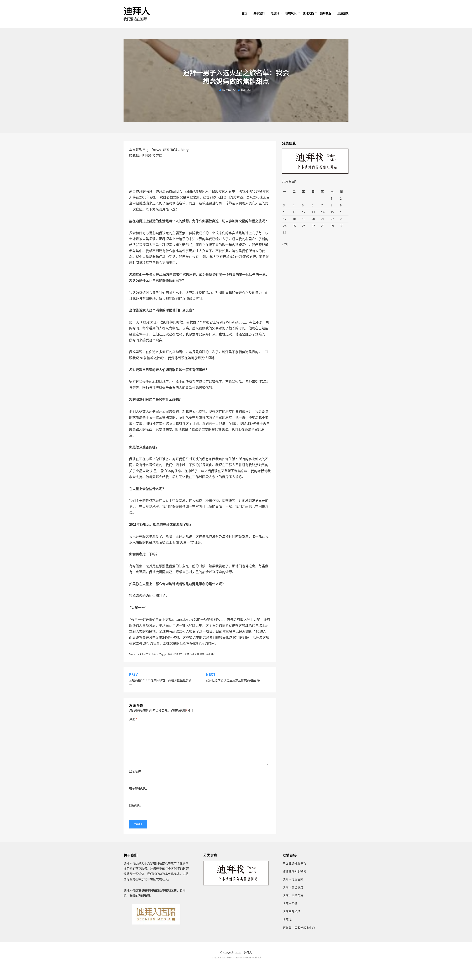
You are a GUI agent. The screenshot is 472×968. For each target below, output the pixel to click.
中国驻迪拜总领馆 (294, 863)
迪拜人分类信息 (293, 887)
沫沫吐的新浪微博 (294, 871)
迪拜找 (287, 920)
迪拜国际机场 (291, 912)
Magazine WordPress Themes (226, 957)
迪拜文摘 (308, 13)
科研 (208, 654)
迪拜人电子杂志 (293, 896)
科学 (202, 654)
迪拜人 (137, 11)
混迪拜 (275, 13)
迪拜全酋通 (290, 904)
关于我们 (259, 13)
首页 (244, 13)
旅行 (181, 654)
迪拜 (213, 654)
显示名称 (135, 771)
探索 (170, 654)
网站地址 (135, 805)
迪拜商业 (325, 13)
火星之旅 (194, 654)
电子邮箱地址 (138, 788)
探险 (175, 654)
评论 (133, 719)
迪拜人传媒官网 (293, 879)
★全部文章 (144, 654)
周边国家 (342, 13)
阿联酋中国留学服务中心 (299, 928)
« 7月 (285, 244)
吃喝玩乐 (290, 13)
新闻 (154, 654)
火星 (187, 654)
